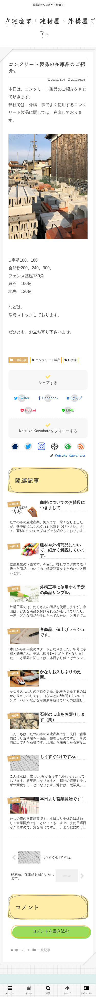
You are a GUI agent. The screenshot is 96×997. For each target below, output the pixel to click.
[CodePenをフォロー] (55, 446)
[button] (84, 805)
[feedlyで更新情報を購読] (68, 446)
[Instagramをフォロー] (41, 446)
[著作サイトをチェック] (15, 446)
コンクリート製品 (48, 360)
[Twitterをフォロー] (28, 446)
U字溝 (72, 360)
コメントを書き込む (50, 931)
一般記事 (20, 360)
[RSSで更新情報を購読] (81, 446)
